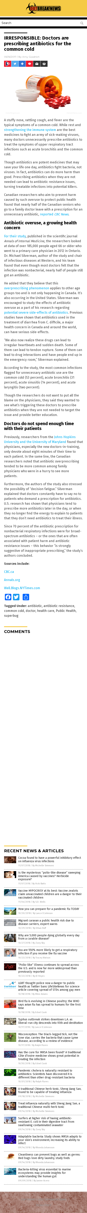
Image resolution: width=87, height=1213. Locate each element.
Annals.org (12, 580)
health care (45, 611)
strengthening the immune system (30, 130)
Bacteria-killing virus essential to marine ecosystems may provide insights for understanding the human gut (44, 1173)
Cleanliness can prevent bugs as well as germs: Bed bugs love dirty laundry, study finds (49, 1156)
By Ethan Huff (39, 928)
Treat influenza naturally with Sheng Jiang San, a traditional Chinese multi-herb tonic (49, 1105)
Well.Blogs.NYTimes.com (22, 588)
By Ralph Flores (40, 1045)
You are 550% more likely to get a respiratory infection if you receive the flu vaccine (47, 951)
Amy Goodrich (30, 56)
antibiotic (35, 606)
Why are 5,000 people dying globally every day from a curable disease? (49, 937)
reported (54, 214)
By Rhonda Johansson (43, 1147)
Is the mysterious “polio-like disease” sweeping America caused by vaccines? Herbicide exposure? (49, 876)
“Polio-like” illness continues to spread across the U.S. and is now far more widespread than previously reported (48, 968)
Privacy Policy (43, 1204)
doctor (30, 611)
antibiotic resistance (59, 606)
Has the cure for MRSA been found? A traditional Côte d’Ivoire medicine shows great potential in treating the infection (49, 1056)
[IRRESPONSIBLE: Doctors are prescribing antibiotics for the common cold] (43, 13)
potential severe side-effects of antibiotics (36, 312)
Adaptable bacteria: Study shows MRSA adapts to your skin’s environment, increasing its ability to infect (50, 1140)
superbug (11, 616)
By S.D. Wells (39, 902)
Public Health (66, 611)
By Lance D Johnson (43, 913)
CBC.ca (9, 572)
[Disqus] (43, 688)
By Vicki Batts (39, 883)
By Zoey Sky (39, 943)
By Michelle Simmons (43, 865)
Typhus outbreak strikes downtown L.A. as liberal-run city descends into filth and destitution (50, 1021)
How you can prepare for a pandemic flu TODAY (48, 909)
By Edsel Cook (39, 1012)
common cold (14, 611)
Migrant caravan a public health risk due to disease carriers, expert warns (46, 922)
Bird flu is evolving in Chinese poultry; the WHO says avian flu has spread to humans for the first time (49, 1004)
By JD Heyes (39, 976)
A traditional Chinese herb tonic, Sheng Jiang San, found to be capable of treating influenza (49, 1090)
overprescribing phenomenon (26, 288)
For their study (15, 236)
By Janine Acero (41, 1180)
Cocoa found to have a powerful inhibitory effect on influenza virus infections (49, 859)
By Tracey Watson (41, 957)
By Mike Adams (40, 994)
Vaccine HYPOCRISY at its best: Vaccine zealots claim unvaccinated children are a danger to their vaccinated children (50, 894)
